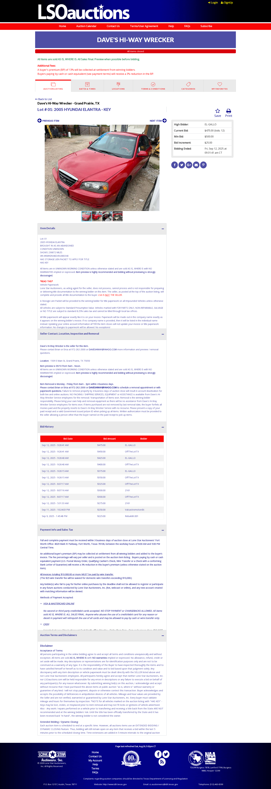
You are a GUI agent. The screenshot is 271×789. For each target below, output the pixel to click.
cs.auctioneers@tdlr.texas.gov (163, 784)
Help (171, 26)
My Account (95, 760)
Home (62, 26)
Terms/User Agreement (144, 26)
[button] (163, 127)
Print (228, 116)
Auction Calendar (86, 26)
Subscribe (206, 26)
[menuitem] (214, 2)
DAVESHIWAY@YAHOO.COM (103, 349)
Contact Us (113, 26)
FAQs (187, 26)
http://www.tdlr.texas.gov (115, 784)
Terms (95, 768)
